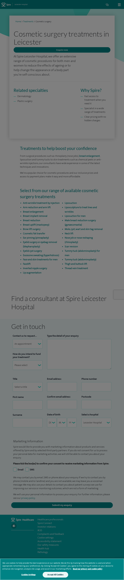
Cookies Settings (28, 574)
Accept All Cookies (55, 574)
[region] (62, 569)
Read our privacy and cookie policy (87, 569)
